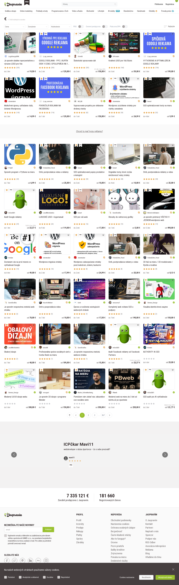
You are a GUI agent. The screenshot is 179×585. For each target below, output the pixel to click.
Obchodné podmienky (121, 520)
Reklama (149, 549)
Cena (7, 27)
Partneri (149, 527)
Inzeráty (80, 524)
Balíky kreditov (118, 549)
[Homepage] (13, 4)
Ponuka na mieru (118, 557)
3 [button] (94, 415)
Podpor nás (150, 538)
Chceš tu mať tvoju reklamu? (89, 131)
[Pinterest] (22, 560)
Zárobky (80, 542)
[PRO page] (26, 2)
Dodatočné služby (119, 560)
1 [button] (82, 415)
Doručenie (32, 27)
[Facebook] (6, 560)
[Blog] (38, 560)
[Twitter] (14, 560)
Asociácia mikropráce (155, 546)
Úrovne (114, 542)
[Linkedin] (30, 560)
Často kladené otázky (121, 535)
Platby (79, 535)
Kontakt (149, 524)
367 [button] (103, 415)
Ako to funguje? (118, 538)
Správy (79, 538)
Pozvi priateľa (117, 546)
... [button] (99, 415)
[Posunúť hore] (69, 415)
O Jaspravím (151, 520)
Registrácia (170, 4)
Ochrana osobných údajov (123, 527)
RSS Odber (150, 542)
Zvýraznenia (116, 553)
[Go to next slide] (165, 455)
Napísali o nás (152, 531)
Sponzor (149, 535)
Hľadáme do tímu (153, 557)
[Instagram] (46, 560)
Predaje (79, 527)
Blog (147, 553)
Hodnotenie (55, 27)
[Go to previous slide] (14, 455)
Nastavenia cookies (120, 524)
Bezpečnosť (116, 531)
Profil (78, 520)
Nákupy (79, 531)
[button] (75, 415)
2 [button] (88, 415)
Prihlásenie (159, 4)
